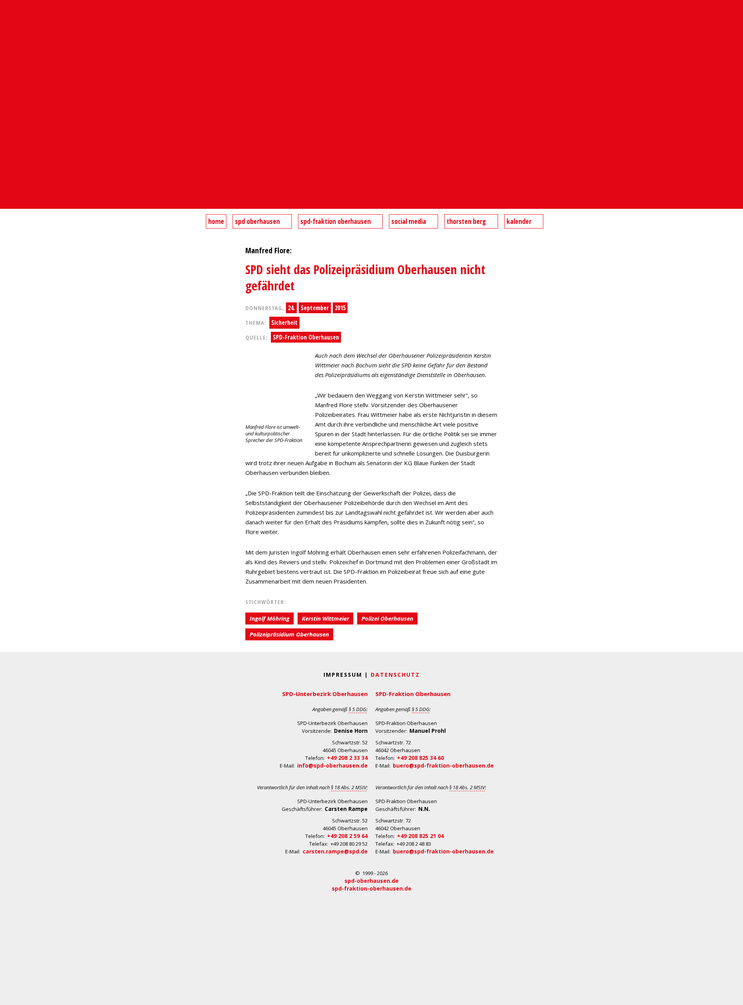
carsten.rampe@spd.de (335, 851)
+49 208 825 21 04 (420, 835)
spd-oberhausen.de (371, 880)
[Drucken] (7, 321)
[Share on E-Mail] (7, 305)
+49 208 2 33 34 (347, 757)
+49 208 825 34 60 (420, 757)
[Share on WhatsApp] (7, 275)
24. (291, 308)
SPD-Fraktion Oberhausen (306, 337)
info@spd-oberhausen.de (332, 765)
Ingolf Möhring (269, 618)
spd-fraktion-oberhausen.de (371, 888)
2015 (340, 308)
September (315, 308)
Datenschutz (395, 674)
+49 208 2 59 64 (347, 835)
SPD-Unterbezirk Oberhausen (325, 694)
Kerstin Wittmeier (325, 618)
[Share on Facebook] (7, 259)
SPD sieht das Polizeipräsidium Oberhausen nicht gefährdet (365, 277)
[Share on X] (7, 290)
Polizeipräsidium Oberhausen (289, 634)
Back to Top (732, 994)
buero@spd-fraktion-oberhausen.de (443, 765)
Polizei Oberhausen (387, 618)
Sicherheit (284, 322)
